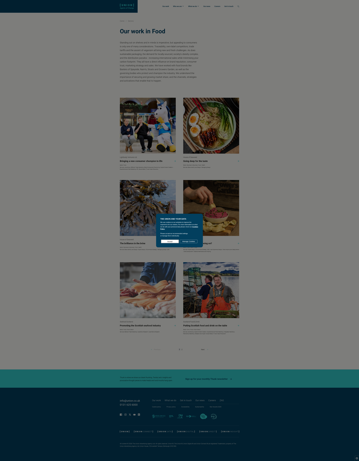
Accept (169, 241)
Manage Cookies (188, 241)
